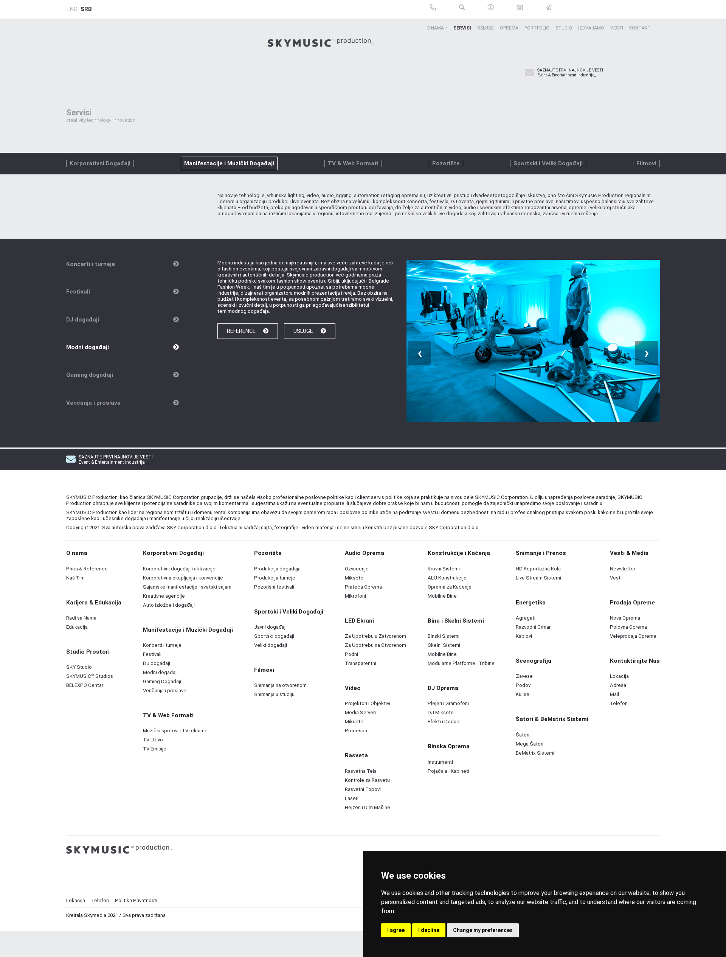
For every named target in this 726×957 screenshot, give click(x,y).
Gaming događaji (89, 374)
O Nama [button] (435, 28)
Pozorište (446, 163)
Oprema (509, 28)
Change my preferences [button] (483, 930)
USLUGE (304, 331)
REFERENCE (242, 331)
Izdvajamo (591, 28)
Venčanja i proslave (93, 402)
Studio (563, 28)
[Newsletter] (529, 73)
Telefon (100, 900)
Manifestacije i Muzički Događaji (229, 163)
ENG (72, 9)
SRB (86, 9)
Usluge (485, 28)
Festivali (78, 291)
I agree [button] (396, 930)
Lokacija (75, 900)
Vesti (616, 28)
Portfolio (536, 28)
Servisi (462, 28)
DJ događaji (82, 319)
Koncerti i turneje (90, 264)
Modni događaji (87, 347)
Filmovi (646, 163)
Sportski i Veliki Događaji (548, 163)
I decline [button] (428, 930)
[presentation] (419, 353)
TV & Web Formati (353, 163)
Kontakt (640, 28)
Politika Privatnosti (136, 900)
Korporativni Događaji (100, 163)
